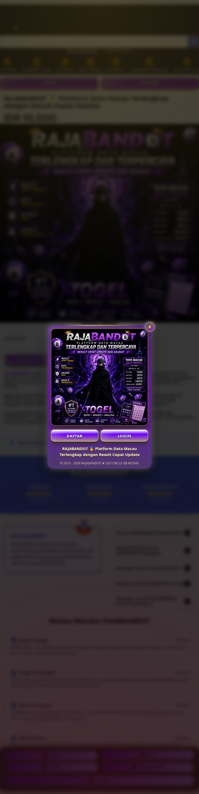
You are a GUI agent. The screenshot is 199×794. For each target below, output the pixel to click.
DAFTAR (75, 435)
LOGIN (124, 435)
